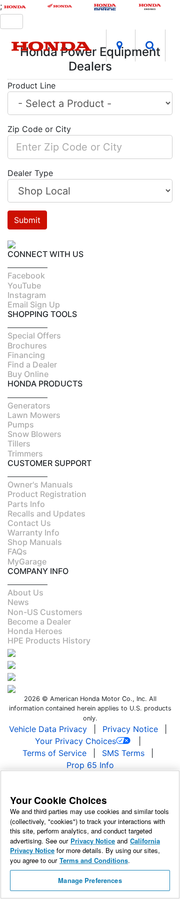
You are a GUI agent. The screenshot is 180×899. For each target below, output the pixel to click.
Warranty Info (34, 533)
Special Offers (34, 335)
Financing (26, 355)
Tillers (19, 443)
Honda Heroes (35, 631)
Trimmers (25, 453)
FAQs (17, 551)
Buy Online (28, 374)
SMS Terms (123, 753)
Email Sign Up (34, 305)
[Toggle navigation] (11, 21)
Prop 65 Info (90, 765)
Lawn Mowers (34, 415)
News (18, 602)
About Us (26, 593)
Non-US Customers (45, 612)
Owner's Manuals (40, 485)
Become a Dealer (39, 621)
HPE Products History (49, 641)
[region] (90, 834)
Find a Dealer (32, 365)
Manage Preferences (90, 880)
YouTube (24, 285)
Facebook (26, 275)
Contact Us (29, 523)
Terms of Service (54, 753)
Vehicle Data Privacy (48, 729)
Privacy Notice (130, 729)
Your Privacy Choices (75, 741)
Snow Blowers (35, 434)
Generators (29, 405)
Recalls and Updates (47, 513)
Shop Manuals (35, 542)
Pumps (21, 425)
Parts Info (26, 504)
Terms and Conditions (94, 860)
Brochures (27, 345)
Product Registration (47, 494)
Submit (27, 220)
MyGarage (27, 561)
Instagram (27, 295)
